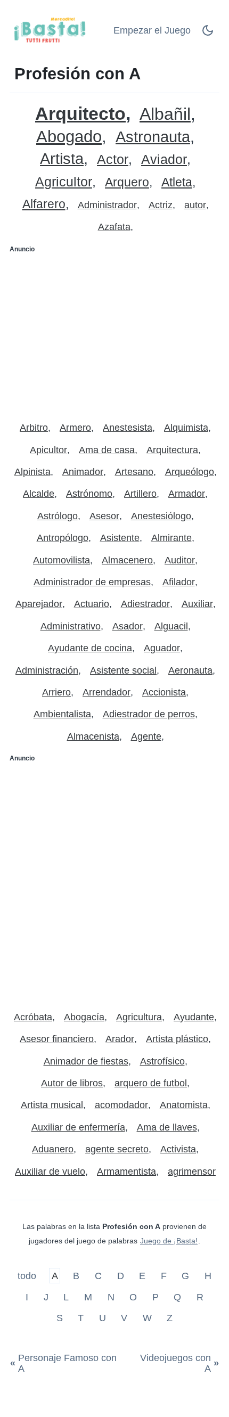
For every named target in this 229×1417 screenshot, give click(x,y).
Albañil (165, 114)
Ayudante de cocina (90, 648)
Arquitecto (80, 114)
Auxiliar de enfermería (78, 1127)
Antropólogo (62, 538)
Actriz (161, 205)
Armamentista (126, 1171)
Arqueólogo (189, 471)
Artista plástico (177, 1039)
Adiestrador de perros (149, 714)
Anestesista (127, 427)
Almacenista (93, 736)
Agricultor (63, 182)
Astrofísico (162, 1061)
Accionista (164, 692)
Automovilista (61, 560)
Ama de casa (107, 450)
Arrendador (106, 692)
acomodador (121, 1105)
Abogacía (84, 1017)
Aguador (162, 648)
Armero (75, 427)
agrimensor (192, 1171)
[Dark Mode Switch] (208, 33)
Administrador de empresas (92, 582)
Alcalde (38, 493)
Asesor (104, 516)
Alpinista (32, 471)
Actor (112, 159)
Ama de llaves (167, 1127)
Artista (62, 159)
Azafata (114, 227)
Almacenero (127, 560)
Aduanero (52, 1149)
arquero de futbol (150, 1083)
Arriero (56, 692)
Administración (46, 670)
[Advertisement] (114, 332)
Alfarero (44, 204)
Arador (119, 1039)
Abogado (69, 136)
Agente (146, 736)
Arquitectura (172, 450)
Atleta (176, 182)
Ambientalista (62, 714)
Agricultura (139, 1017)
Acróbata (33, 1017)
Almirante (171, 538)
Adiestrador (145, 604)
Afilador (178, 582)
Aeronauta (190, 670)
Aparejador (38, 604)
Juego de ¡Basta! (169, 1240)
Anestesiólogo (161, 516)
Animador (82, 471)
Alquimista (186, 427)
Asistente (120, 538)
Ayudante (194, 1017)
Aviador (164, 159)
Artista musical (52, 1105)
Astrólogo (57, 516)
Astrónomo (89, 493)
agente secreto (117, 1149)
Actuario (91, 604)
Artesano (134, 471)
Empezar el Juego (152, 30)
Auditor (180, 560)
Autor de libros (72, 1083)
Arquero (127, 182)
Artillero (140, 493)
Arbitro (34, 427)
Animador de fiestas (86, 1061)
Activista (178, 1149)
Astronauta (153, 137)
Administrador (107, 205)
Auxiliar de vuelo (50, 1171)
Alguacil (171, 626)
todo (28, 1276)
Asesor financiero (57, 1039)
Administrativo (70, 626)
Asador (127, 626)
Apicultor (48, 450)
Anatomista (184, 1105)
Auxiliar (197, 604)
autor (195, 205)
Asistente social (123, 670)
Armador (186, 493)
